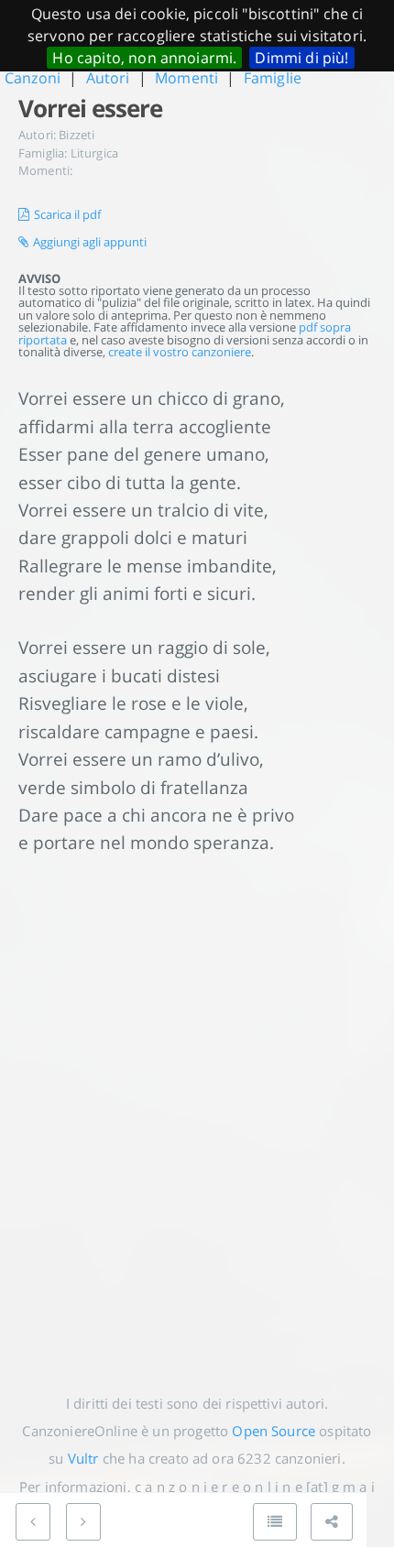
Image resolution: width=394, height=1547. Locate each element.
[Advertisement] (197, 1110)
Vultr (83, 1458)
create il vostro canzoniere (179, 351)
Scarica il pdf (67, 214)
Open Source (273, 1431)
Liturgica (94, 153)
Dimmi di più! (301, 58)
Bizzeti (76, 134)
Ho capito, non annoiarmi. (144, 58)
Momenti (186, 78)
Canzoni (32, 78)
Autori (108, 78)
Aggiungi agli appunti (90, 242)
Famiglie (272, 78)
